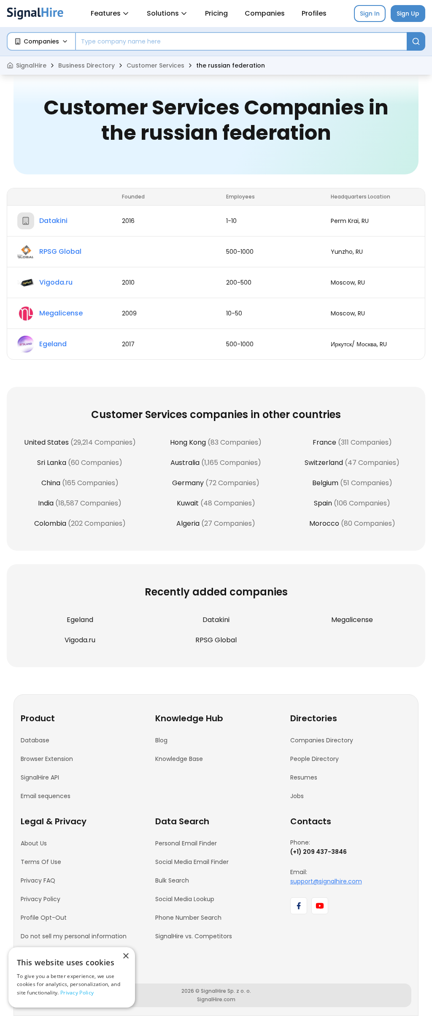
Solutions (163, 13)
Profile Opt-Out (44, 917)
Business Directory (86, 65)
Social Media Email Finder (192, 862)
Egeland (53, 344)
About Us (34, 843)
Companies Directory (321, 740)
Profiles (314, 13)
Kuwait (188, 503)
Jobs (297, 796)
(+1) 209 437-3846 (318, 852)
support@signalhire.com (326, 881)
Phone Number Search (188, 917)
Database (35, 740)
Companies (265, 13)
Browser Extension (47, 759)
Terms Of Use (41, 862)
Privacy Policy (40, 899)
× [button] (125, 956)
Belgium (325, 483)
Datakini (53, 220)
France (324, 442)
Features (106, 13)
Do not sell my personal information (74, 936)
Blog (161, 740)
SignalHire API (40, 777)
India (46, 503)
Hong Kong (188, 442)
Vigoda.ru (56, 282)
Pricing (216, 13)
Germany (188, 483)
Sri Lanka (51, 462)
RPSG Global (60, 251)
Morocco (324, 523)
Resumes (303, 777)
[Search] (416, 41)
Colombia (50, 523)
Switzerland (324, 462)
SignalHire (31, 65)
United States (46, 442)
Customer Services (155, 65)
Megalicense (61, 313)
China (50, 483)
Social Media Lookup (184, 899)
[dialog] (71, 977)
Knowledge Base (179, 759)
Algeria (188, 523)
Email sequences (45, 796)
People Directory (314, 759)
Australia (185, 462)
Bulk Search (172, 880)
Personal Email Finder (186, 843)
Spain (323, 503)
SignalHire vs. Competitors (193, 936)
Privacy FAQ (38, 880)
